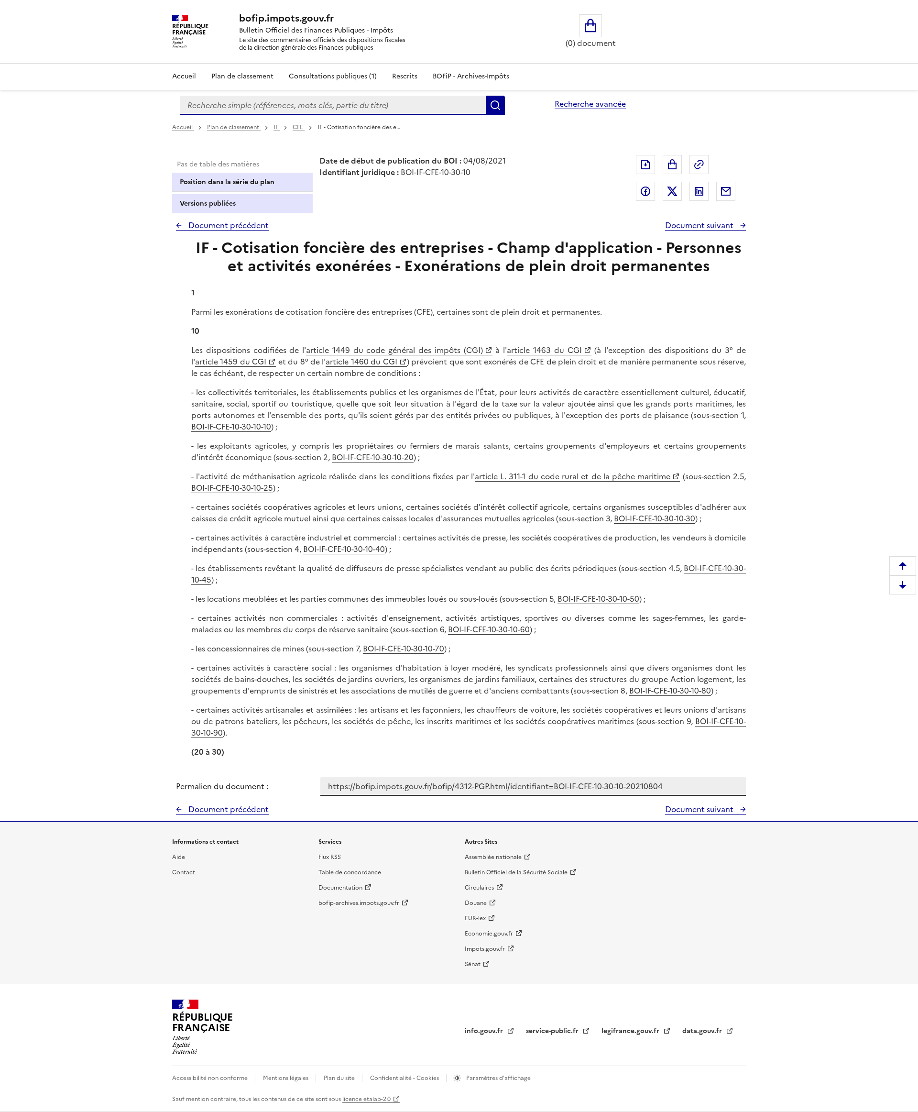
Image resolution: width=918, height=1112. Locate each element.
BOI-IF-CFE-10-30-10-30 (654, 518)
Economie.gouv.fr (489, 933)
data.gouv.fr (703, 1031)
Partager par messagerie (725, 191)
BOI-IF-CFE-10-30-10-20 (373, 457)
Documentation (340, 887)
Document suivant (700, 225)
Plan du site (340, 1078)
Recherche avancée (590, 104)
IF (276, 127)
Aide (178, 857)
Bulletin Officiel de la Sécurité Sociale (516, 872)
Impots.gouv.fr (485, 949)
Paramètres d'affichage (498, 1078)
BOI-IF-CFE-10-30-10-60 (489, 629)
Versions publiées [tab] (208, 203)
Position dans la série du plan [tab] (227, 182)
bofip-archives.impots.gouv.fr (358, 903)
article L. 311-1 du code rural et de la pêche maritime (573, 476)
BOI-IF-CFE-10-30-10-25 (232, 488)
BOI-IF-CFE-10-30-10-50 (598, 599)
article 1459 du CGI (230, 361)
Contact (183, 872)
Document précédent (227, 225)
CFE (299, 127)
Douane (476, 903)
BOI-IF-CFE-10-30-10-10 (231, 426)
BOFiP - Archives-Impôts (471, 76)
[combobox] (333, 105)
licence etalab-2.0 (366, 1099)
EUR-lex (475, 918)
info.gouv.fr (485, 1031)
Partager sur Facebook (645, 191)
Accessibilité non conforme (210, 1078)
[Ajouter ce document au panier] (672, 164)
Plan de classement (242, 76)
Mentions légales (286, 1078)
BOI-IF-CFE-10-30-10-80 (670, 690)
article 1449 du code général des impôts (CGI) (394, 350)
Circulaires (479, 887)
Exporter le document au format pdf (645, 164)
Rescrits (404, 76)
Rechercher (495, 105)
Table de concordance (349, 872)
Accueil (184, 76)
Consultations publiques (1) (333, 76)
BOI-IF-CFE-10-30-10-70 (403, 648)
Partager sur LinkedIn (699, 191)
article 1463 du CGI (544, 350)
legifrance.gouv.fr (631, 1031)
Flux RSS (329, 857)
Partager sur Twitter (672, 191)
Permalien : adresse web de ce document (699, 164)
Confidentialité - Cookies (405, 1078)
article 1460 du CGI (361, 361)
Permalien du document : (222, 786)
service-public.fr (553, 1031)
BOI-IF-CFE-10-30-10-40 (344, 549)
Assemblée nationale (493, 857)
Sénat (473, 964)
